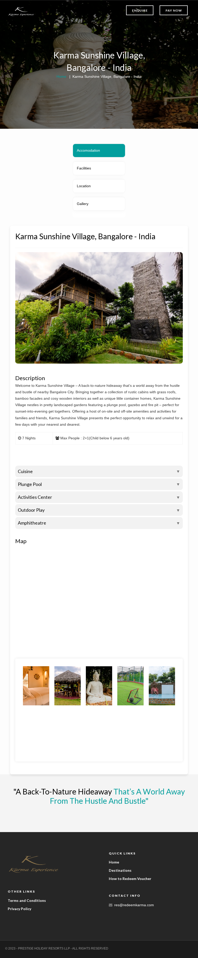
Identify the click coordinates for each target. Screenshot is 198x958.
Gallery (82, 204)
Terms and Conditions (27, 900)
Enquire (140, 10)
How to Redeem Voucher (130, 878)
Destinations (120, 870)
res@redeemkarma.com (134, 905)
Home (61, 76)
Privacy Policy (19, 908)
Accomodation (88, 150)
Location (84, 186)
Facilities (84, 168)
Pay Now (174, 10)
